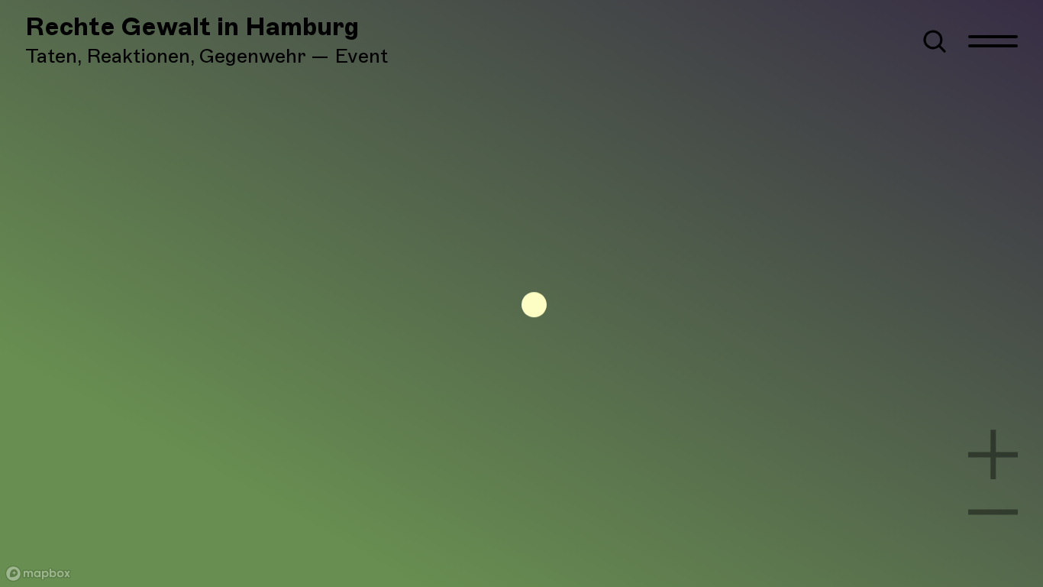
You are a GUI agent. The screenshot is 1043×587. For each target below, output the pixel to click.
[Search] (934, 41)
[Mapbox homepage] (38, 573)
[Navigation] (993, 41)
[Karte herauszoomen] (993, 512)
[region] (521, 293)
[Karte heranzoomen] (993, 455)
